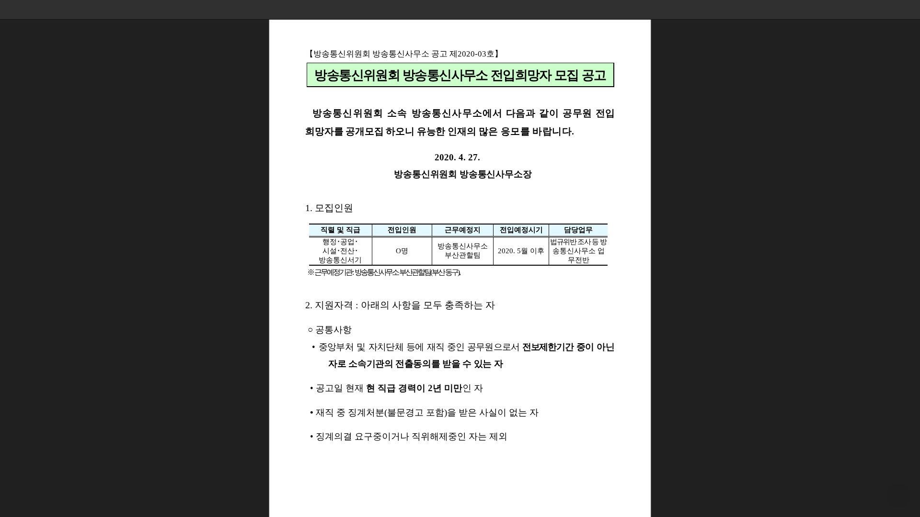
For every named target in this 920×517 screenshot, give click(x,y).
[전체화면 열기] (891, 9)
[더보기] (910, 9)
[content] (460, 258)
